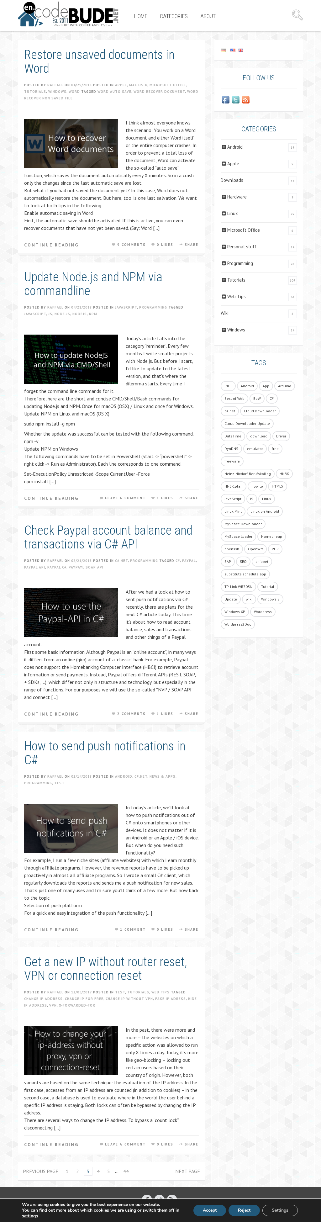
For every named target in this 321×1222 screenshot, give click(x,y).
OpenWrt (255, 549)
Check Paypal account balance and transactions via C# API (108, 537)
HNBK (284, 473)
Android (123, 776)
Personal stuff (241, 247)
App (266, 386)
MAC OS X (138, 85)
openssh (231, 549)
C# (178, 560)
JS (50, 314)
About (208, 16)
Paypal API (34, 567)
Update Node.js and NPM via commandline (93, 284)
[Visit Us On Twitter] (236, 100)
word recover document (159, 91)
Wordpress (263, 611)
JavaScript (126, 307)
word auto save (114, 91)
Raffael (55, 85)
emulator (255, 448)
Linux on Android (264, 511)
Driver (281, 436)
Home (140, 16)
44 (126, 1171)
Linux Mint (233, 511)
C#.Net (121, 560)
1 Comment (133, 929)
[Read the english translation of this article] (259, 50)
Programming (153, 307)
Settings (280, 1210)
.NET (228, 386)
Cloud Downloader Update (247, 423)
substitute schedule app (245, 574)
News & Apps (163, 776)
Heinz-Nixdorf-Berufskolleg (247, 473)
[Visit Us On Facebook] (226, 100)
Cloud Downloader (260, 411)
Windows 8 (270, 599)
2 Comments (131, 714)
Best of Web (234, 398)
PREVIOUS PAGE (40, 1171)
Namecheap (271, 536)
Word (74, 91)
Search (297, 15)
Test (59, 783)
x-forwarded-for (77, 1005)
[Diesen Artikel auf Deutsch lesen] (223, 50)
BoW (257, 398)
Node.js (62, 314)
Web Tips (160, 992)
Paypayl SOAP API (86, 567)
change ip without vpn (129, 999)
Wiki (225, 313)
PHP (275, 549)
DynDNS (231, 448)
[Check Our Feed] (246, 100)
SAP (227, 561)
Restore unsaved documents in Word (99, 61)
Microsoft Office (168, 85)
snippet (261, 561)
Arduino (284, 386)
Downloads (232, 180)
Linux (232, 213)
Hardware (237, 197)
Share (192, 244)
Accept (210, 1210)
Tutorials (35, 91)
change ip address (43, 999)
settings (30, 1216)
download (258, 436)
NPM (93, 314)
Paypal (189, 560)
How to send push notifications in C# (105, 753)
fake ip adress (170, 999)
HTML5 (277, 486)
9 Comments (131, 244)
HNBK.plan (233, 486)
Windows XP (234, 611)
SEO (243, 561)
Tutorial (267, 586)
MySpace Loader (238, 536)
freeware (232, 461)
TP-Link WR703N (238, 586)
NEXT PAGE (187, 1171)
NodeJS (79, 314)
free (275, 448)
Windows (57, 91)
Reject (244, 1210)
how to (257, 486)
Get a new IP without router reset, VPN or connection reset (105, 969)
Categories (174, 16)
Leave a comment (125, 498)
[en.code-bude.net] (68, 14)
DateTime (232, 436)
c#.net (229, 411)
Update (230, 599)
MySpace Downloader (243, 523)
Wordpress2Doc (237, 624)
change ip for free (84, 999)
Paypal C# (56, 567)
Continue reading (51, 245)
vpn (53, 1005)
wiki (249, 599)
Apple (121, 85)
